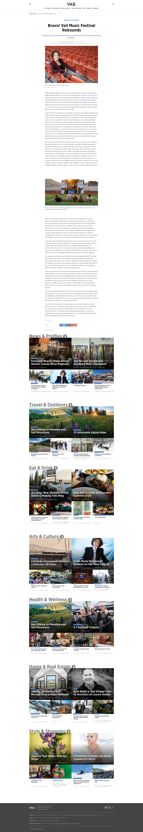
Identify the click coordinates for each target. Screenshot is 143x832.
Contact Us (64, 817)
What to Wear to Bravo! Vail (102, 781)
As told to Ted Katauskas (67, 41)
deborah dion (43, 698)
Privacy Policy (50, 817)
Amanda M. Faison (46, 391)
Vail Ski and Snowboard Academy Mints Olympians (90, 362)
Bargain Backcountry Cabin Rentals (39, 454)
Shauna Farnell (85, 653)
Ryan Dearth (101, 367)
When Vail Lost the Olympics (58, 454)
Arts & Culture (56, 8)
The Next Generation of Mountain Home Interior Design (81, 717)
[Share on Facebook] (61, 325)
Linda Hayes (85, 721)
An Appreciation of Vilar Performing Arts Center (81, 586)
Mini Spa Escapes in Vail (102, 649)
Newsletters (42, 820)
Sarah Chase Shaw (107, 720)
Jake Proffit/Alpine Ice (81, 762)
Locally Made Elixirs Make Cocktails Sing (82, 518)
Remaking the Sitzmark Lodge (102, 716)
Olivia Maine (58, 786)
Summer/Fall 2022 (66, 43)
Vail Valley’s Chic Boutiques (36, 781)
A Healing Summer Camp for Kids (81, 649)
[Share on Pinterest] (70, 325)
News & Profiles (65, 8)
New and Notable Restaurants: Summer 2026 (92, 494)
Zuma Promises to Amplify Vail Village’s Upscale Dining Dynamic (39, 518)
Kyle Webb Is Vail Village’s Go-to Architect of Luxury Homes (92, 693)
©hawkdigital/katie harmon (61, 698)
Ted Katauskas (43, 367)
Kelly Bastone (52, 436)
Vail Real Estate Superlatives (57, 716)
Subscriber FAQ (54, 820)
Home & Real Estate (50, 666)
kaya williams (106, 588)
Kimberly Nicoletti (43, 590)
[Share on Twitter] (64, 325)
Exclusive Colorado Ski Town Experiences (59, 649)
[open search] (113, 4)
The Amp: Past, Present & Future (39, 586)
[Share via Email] (73, 325)
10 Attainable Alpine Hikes (89, 432)
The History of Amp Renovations (58, 586)
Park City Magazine (55, 823)
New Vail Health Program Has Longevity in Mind (39, 649)
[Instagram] (109, 808)
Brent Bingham (49, 762)
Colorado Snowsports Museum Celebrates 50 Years (50, 563)
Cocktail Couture (57, 780)
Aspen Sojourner (46, 823)
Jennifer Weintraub (63, 762)
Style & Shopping (87, 8)
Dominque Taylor (51, 87)
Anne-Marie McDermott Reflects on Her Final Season (59, 387)
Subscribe (95, 8)
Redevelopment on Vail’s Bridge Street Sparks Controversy (102, 387)
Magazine (48, 820)
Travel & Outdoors (76, 8)
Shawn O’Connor (64, 523)
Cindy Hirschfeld (85, 367)
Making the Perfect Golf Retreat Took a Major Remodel (50, 693)
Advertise (44, 817)
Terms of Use (58, 817)
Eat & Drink (48, 8)
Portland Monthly (65, 823)
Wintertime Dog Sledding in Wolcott (103, 454)
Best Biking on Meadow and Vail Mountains (48, 431)
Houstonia (78, 823)
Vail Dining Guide (100, 517)
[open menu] (30, 4)
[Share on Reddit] (75, 325)
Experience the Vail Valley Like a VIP (39, 716)
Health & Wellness (48, 599)
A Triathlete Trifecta (80, 385)
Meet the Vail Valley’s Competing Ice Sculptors (102, 586)
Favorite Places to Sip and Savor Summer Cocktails (60, 518)
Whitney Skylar (85, 436)
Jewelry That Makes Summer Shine (49, 757)
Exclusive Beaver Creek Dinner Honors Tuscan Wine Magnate (50, 362)
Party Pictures (100, 815)
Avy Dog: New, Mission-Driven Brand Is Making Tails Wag (38, 387)
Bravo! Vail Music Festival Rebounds (47, 13)
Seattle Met (72, 823)
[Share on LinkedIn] (67, 325)
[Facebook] (106, 808)
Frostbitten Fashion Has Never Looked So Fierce (92, 757)
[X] (112, 808)
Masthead (38, 817)
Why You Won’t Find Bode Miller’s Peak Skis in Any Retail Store (82, 782)
